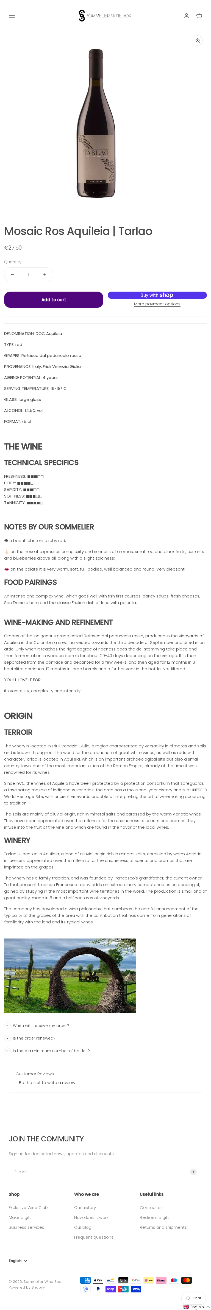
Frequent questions (93, 1237)
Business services (26, 1227)
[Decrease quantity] (12, 274)
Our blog (82, 1227)
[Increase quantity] (45, 274)
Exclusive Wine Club (28, 1207)
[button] (197, 1307)
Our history (85, 1207)
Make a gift (20, 1217)
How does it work (91, 1217)
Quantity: (13, 262)
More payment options (157, 304)
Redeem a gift (154, 1217)
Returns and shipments (163, 1227)
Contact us (151, 1207)
